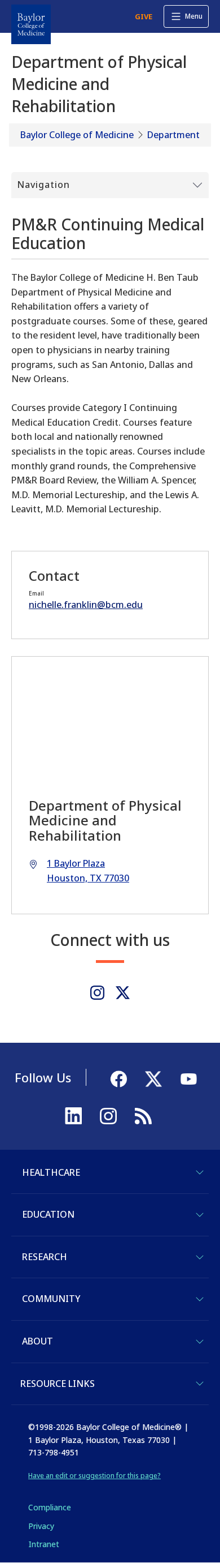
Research (44, 1257)
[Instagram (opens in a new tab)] (97, 993)
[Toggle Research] (200, 1257)
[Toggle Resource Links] (200, 1383)
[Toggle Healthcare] (200, 1172)
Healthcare (51, 1172)
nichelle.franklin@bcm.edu (86, 604)
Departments (175, 135)
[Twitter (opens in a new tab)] (123, 993)
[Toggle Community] (200, 1299)
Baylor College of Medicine (77, 135)
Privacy (41, 1526)
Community (51, 1298)
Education (48, 1214)
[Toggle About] (200, 1342)
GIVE (143, 16)
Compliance (49, 1507)
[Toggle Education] (200, 1215)
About (37, 1341)
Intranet (43, 1544)
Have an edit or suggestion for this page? (94, 1475)
